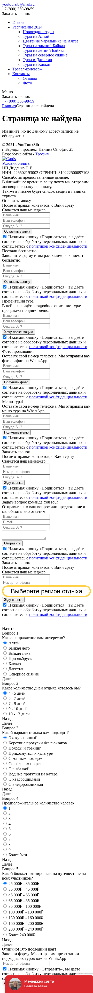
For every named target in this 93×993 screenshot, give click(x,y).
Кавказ (15, 663)
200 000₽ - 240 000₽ (26, 929)
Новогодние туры (38, 32)
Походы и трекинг (25, 748)
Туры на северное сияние (45, 55)
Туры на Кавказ (36, 64)
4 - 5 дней (17, 693)
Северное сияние (24, 674)
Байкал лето (19, 648)
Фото (27, 83)
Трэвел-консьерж (27, 69)
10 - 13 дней (19, 714)
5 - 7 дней (17, 698)
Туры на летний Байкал (43, 50)
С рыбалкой (19, 769)
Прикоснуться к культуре (31, 753)
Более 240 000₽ (22, 935)
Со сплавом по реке (26, 763)
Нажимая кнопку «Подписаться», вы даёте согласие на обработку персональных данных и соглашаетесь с (44, 241)
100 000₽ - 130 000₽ (26, 912)
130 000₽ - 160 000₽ (26, 918)
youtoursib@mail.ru (18, 4)
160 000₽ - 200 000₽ (26, 923)
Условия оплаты (16, 163)
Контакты (21, 73)
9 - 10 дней (18, 709)
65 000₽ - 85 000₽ (24, 900)
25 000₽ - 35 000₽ (24, 883)
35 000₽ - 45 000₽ (24, 889)
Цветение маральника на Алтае (50, 41)
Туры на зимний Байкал (44, 46)
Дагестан (17, 669)
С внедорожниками (26, 784)
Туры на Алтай (36, 36)
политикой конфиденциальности (58, 246)
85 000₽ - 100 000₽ (25, 906)
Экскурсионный (23, 738)
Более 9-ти (18, 855)
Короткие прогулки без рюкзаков (38, 743)
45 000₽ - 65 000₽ (24, 895)
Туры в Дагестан (37, 59)
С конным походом (25, 758)
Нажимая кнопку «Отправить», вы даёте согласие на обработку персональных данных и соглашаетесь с (44, 974)
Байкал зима (19, 653)
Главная (19, 22)
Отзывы (30, 78)
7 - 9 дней (17, 703)
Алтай (14, 643)
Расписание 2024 (27, 27)
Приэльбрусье (21, 658)
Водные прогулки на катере (33, 774)
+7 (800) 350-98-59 (18, 101)
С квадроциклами (24, 779)
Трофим (42, 154)
